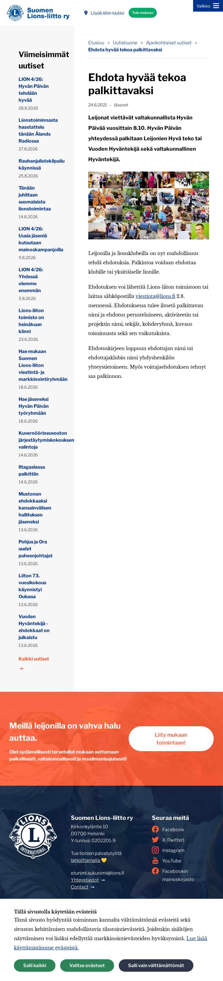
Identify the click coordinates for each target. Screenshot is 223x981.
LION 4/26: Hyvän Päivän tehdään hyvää (34, 90)
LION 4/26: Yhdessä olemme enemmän (31, 280)
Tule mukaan (142, 12)
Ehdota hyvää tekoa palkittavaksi (125, 49)
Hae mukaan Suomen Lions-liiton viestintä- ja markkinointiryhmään (35, 365)
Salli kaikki (34, 965)
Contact (79, 887)
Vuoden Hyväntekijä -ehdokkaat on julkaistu (34, 627)
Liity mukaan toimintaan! (171, 739)
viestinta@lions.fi (155, 296)
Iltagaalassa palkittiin (32, 470)
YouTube (171, 861)
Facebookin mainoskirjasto (178, 875)
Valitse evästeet (87, 965)
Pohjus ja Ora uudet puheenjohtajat (35, 548)
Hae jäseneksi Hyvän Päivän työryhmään (34, 406)
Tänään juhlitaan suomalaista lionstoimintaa (35, 198)
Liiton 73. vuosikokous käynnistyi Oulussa (32, 586)
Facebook (173, 829)
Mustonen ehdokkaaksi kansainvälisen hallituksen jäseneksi (35, 508)
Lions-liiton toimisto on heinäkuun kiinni (31, 321)
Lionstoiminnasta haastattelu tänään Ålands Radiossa (35, 130)
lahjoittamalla (85, 860)
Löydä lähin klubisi (107, 12)
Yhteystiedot (85, 880)
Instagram (173, 850)
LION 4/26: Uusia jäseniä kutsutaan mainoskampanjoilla (35, 239)
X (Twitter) (173, 840)
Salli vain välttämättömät (156, 965)
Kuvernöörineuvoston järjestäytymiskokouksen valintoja (35, 440)
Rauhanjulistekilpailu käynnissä (35, 164)
